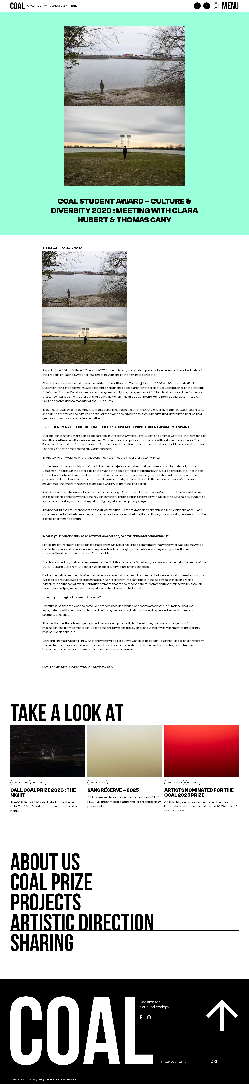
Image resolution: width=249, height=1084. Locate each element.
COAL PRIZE (34, 5)
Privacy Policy (37, 1079)
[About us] (124, 860)
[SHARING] (124, 941)
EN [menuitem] (216, 7)
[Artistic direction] (124, 920)
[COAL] (17, 5)
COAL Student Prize (63, 5)
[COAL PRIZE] (124, 880)
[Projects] (124, 900)
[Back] (206, 5)
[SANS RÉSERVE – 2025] (124, 769)
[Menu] (230, 5)
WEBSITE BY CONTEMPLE (61, 1079)
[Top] (222, 1015)
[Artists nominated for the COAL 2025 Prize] (201, 769)
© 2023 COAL (18, 1079)
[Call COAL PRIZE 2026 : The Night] (47, 769)
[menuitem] (216, 4)
